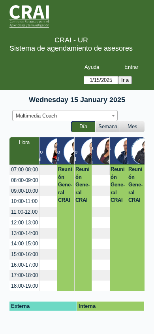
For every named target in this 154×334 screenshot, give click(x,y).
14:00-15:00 (24, 244)
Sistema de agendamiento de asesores (71, 48)
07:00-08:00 (24, 170)
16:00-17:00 (24, 265)
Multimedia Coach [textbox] (36, 116)
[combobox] (65, 115)
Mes (132, 126)
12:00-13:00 (24, 223)
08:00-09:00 (24, 180)
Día (83, 126)
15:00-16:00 (24, 254)
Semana (107, 126)
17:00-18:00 (24, 275)
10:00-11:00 (24, 201)
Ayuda (92, 67)
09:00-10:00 (24, 191)
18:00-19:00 (24, 286)
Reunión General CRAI (65, 184)
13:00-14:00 (24, 233)
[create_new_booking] (47, 170)
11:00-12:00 (24, 212)
